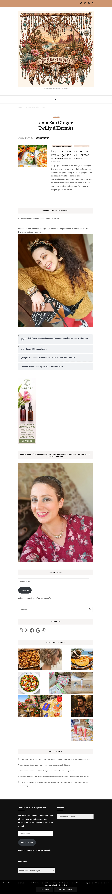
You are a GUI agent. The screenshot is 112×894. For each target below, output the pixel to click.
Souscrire (25, 590)
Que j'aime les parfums (62, 146)
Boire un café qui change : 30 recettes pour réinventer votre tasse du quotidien (47, 771)
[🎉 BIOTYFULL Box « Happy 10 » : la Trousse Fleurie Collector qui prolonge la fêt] (60, 683)
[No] (109, 887)
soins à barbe (32, 218)
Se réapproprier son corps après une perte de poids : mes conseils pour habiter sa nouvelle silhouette (54, 776)
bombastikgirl (58, 158)
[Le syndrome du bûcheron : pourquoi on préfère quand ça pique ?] (82, 706)
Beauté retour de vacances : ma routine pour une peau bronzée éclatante (45, 765)
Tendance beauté (81, 146)
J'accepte (45, 889)
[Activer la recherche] (93, 3)
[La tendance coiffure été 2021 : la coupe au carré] (51, 660)
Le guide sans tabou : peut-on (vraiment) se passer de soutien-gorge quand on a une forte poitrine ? (55, 759)
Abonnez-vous (27, 842)
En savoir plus (65, 889)
